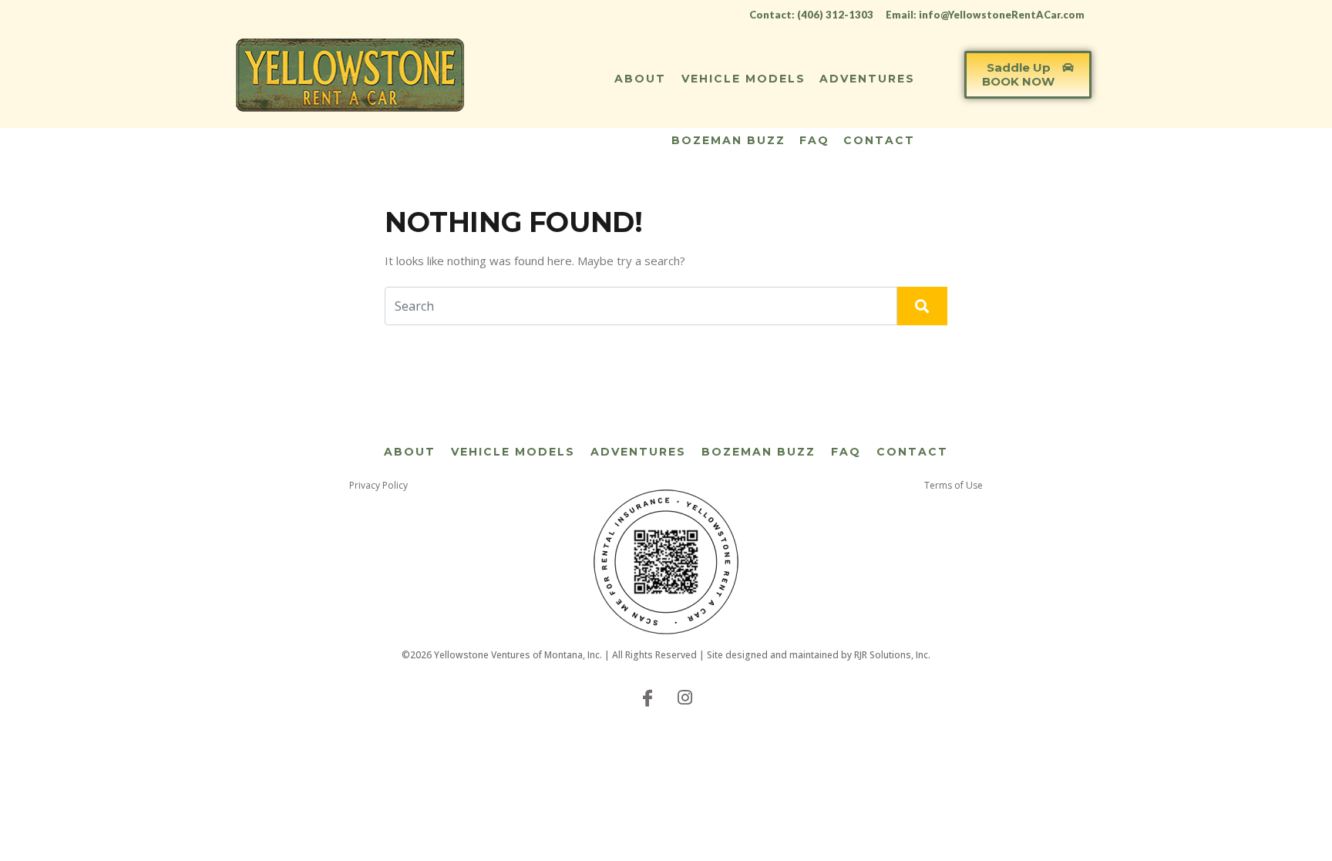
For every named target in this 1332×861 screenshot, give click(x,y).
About (640, 79)
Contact (879, 140)
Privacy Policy (378, 485)
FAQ (814, 140)
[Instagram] (684, 696)
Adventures (867, 79)
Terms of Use (953, 485)
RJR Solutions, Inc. (892, 654)
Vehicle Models (743, 79)
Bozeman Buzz (728, 140)
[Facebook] (647, 696)
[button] (1028, 75)
